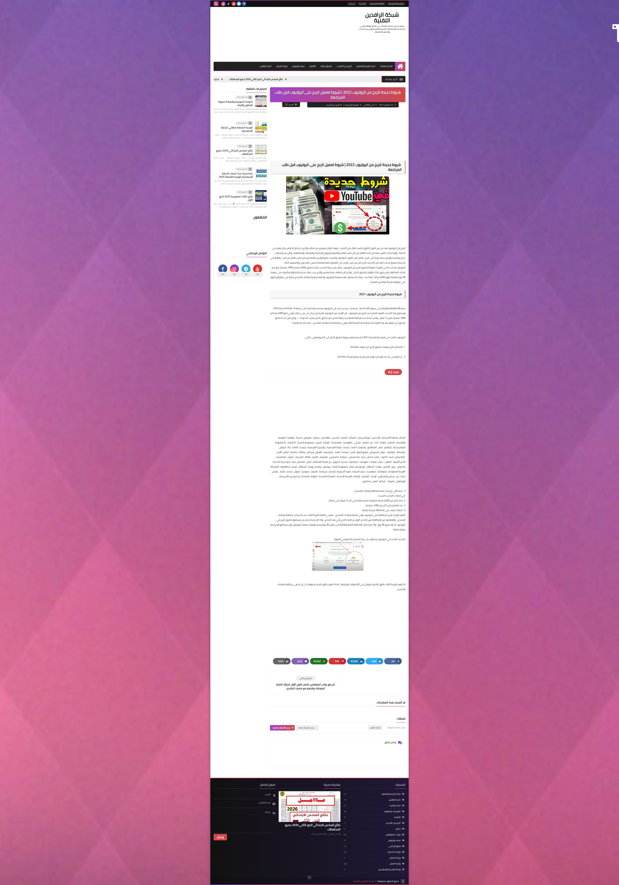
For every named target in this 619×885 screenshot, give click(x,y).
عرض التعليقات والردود (281, 728)
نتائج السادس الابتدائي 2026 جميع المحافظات (234, 152)
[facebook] (244, 3)
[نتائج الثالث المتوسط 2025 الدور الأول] (261, 196)
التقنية (313, 66)
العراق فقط (326, 66)
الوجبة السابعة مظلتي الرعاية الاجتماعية (237, 129)
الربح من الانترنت (344, 66)
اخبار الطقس (265, 66)
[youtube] (233, 3)
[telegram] (239, 3)
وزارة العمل (281, 66)
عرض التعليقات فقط (306, 728)
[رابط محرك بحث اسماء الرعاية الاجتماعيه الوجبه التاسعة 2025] (261, 173)
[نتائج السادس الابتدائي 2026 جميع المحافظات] (261, 150)
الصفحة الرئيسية (352, 105)
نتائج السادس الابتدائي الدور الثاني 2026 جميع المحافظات (342, 79)
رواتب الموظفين (393, 834)
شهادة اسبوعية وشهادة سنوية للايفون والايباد (235, 103)
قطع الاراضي (394, 846)
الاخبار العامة (386, 66)
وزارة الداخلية (394, 852)
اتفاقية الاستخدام (377, 3)
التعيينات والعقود (392, 811)
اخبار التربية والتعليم (366, 66)
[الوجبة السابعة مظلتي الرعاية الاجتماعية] (261, 127)
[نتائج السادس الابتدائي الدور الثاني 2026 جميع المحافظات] (309, 806)
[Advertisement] (272, 34)
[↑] (309, 877)
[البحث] (216, 3)
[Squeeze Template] (403, 881)
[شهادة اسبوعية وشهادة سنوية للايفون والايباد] (261, 101)
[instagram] (223, 3)
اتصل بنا (362, 3)
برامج (398, 829)
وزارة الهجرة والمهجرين (389, 869)
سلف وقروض (298, 66)
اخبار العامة (395, 805)
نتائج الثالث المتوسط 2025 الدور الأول (236, 198)
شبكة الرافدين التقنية (382, 17)
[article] (305, 683)
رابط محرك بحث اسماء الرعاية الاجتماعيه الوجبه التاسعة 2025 (236, 175)
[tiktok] (228, 3)
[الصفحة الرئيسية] (400, 66)
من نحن (352, 3)
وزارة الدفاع (395, 858)
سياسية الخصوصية (396, 3)
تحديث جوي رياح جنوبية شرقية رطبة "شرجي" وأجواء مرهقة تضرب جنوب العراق (268, 79)
